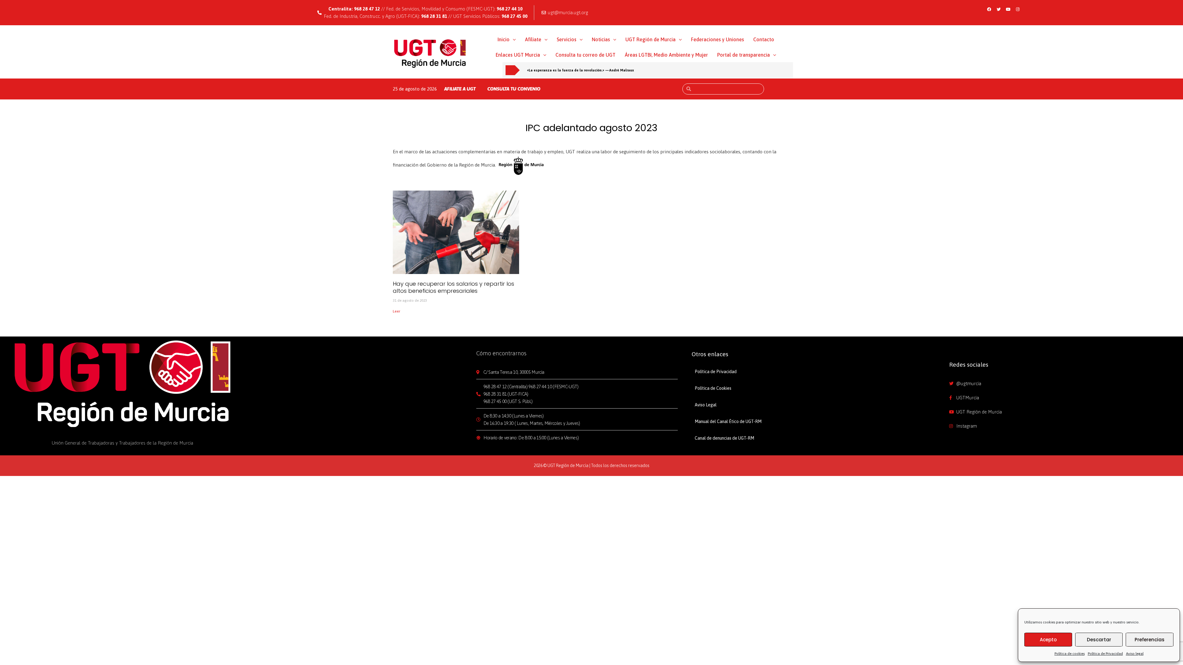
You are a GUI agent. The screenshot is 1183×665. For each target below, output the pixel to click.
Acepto (1048, 639)
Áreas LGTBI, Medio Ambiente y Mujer (666, 55)
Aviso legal (1135, 653)
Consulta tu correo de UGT (585, 55)
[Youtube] (1008, 9)
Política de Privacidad (1105, 653)
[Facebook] (989, 9)
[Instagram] (1018, 9)
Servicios (566, 39)
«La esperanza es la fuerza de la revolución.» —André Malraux (580, 70)
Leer (396, 311)
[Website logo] (430, 53)
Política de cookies (1070, 653)
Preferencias (1150, 639)
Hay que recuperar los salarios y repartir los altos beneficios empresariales (453, 287)
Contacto (763, 39)
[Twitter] (999, 9)
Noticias (601, 39)
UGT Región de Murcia (650, 39)
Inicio (504, 39)
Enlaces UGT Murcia (518, 55)
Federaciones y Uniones (717, 39)
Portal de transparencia (743, 55)
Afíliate (533, 39)
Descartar (1099, 639)
